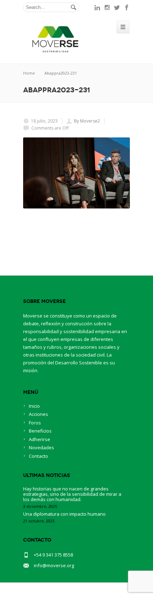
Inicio (34, 406)
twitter (117, 7)
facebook (127, 7)
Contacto (38, 456)
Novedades (41, 447)
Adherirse (39, 439)
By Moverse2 (87, 121)
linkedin (97, 7)
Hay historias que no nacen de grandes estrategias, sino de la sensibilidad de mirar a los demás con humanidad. (72, 494)
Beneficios (40, 431)
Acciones (38, 414)
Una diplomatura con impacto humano (64, 514)
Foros (35, 422)
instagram (107, 7)
